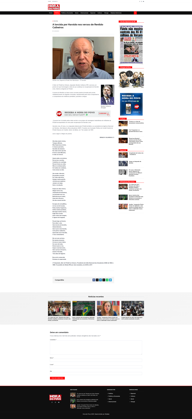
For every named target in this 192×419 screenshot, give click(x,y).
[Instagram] (141, 1)
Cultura (100, 13)
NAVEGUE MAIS (133, 389)
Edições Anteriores (116, 13)
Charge (106, 13)
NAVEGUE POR (111, 389)
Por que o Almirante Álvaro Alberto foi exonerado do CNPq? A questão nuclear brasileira (135, 172)
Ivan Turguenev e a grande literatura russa (135, 130)
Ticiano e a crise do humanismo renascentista (136, 122)
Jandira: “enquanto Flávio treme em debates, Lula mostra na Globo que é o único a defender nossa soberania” (136, 207)
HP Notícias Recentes (127, 182)
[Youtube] (143, 1)
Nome (52, 358)
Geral (76, 13)
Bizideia (107, 414)
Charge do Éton (125, 67)
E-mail (52, 364)
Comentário (53, 339)
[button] (135, 12)
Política (57, 13)
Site (51, 371)
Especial (92, 13)
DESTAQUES (73, 389)
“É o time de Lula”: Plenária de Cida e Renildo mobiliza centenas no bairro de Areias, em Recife (135, 187)
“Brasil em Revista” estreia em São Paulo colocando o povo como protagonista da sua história (136, 141)
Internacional (84, 13)
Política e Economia (67, 13)
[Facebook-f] (139, 1)
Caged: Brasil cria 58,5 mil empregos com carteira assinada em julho (131, 318)
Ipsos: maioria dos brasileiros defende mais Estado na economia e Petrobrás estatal (136, 197)
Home (50, 13)
